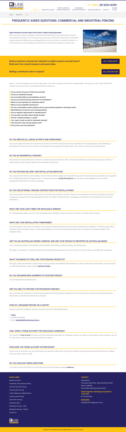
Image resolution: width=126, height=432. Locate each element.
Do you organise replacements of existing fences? (28, 113)
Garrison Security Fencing (17, 387)
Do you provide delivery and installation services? (28, 97)
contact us (13, 86)
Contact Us (12, 412)
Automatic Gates (14, 403)
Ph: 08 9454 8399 (86, 396)
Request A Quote (14, 380)
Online (13, 315)
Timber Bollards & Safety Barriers (20, 393)
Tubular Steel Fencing (16, 396)
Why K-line (19, 14)
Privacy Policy (79, 429)
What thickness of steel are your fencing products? (29, 110)
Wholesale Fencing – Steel (17, 406)
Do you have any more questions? (23, 125)
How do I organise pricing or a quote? (24, 118)
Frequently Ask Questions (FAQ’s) (20, 383)
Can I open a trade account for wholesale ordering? (29, 120)
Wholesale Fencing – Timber (18, 409)
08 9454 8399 (104, 5)
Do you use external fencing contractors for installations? (31, 100)
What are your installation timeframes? (25, 105)
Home (11, 14)
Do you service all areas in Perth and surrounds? (28, 92)
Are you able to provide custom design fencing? (28, 115)
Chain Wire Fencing (15, 400)
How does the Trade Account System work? (26, 123)
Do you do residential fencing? (21, 95)
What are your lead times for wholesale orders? (28, 102)
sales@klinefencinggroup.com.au (27, 320)
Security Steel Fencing (16, 390)
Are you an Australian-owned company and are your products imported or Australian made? (43, 107)
